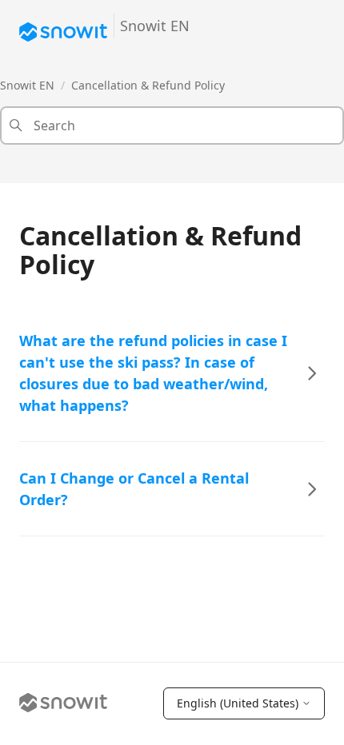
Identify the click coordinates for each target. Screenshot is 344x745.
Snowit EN (27, 85)
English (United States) (237, 703)
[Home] (63, 704)
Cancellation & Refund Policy (148, 85)
